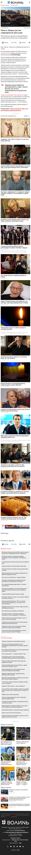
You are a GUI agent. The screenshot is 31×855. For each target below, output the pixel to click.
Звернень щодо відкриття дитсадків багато (12, 95)
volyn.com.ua (13, 815)
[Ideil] (15, 850)
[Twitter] (11, 846)
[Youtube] (20, 846)
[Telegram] (17, 846)
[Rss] (23, 847)
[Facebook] (8, 846)
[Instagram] (14, 846)
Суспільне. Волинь (6, 53)
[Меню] (1, 2)
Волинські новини (5, 5)
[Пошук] (29, 2)
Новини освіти (14, 5)
